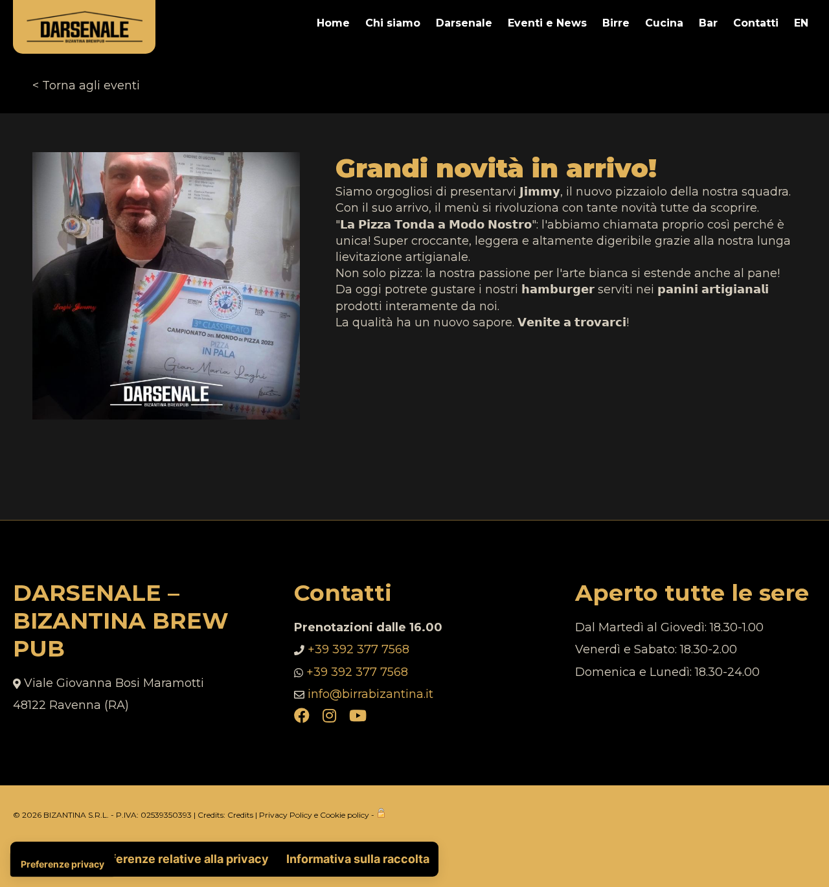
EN (801, 23)
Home (333, 23)
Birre (616, 23)
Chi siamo (392, 23)
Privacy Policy (285, 815)
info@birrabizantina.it (370, 694)
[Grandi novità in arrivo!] (166, 160)
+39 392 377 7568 (358, 649)
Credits (240, 815)
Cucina (664, 23)
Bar (708, 23)
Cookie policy (344, 815)
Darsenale (464, 23)
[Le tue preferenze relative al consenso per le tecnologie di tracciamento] (62, 864)
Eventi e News (547, 23)
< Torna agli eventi (86, 85)
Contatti (755, 23)
